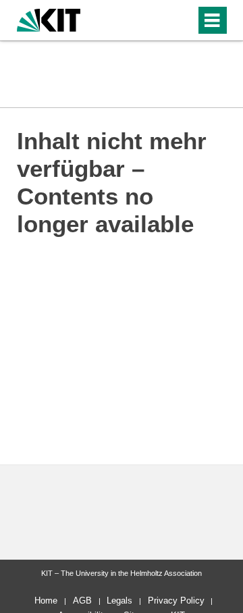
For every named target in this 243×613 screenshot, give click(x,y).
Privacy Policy (176, 600)
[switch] (161, 20)
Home (45, 600)
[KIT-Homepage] (49, 18)
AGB (82, 600)
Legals (119, 600)
